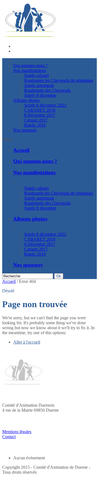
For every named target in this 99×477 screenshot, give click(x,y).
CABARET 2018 (39, 110)
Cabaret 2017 (36, 120)
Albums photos (26, 100)
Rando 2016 (35, 125)
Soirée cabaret (36, 75)
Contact (9, 436)
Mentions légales (16, 431)
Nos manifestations (29, 70)
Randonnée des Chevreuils (47, 90)
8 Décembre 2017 (39, 115)
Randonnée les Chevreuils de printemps (58, 80)
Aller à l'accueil (26, 342)
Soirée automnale (39, 85)
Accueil (21, 150)
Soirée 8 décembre (40, 95)
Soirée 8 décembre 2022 (45, 105)
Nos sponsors (25, 130)
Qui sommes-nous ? (30, 65)
